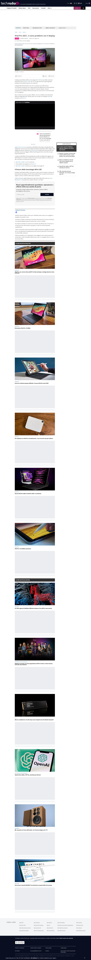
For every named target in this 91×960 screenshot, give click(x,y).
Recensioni (35, 8)
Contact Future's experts (35, 948)
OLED (48, 96)
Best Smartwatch (50, 930)
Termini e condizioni (19, 948)
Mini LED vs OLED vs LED (22, 162)
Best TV (48, 925)
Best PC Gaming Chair (39, 930)
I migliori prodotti (11, 8)
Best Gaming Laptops (38, 925)
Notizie (16, 38)
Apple (21, 178)
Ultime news (22, 8)
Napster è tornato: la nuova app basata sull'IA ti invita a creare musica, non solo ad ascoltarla (67, 155)
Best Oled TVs (50, 927)
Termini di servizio (31, 198)
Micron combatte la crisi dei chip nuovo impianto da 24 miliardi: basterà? (66, 161)
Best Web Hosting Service (25, 927)
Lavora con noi (62, 27)
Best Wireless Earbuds (63, 927)
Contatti (43, 8)
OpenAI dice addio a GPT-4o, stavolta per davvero (66, 167)
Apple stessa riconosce (20, 147)
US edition (34, 958)
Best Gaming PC (37, 927)
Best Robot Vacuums (80, 930)
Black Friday (26, 27)
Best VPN (21, 922)
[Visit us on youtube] (79, 3)
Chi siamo (17, 950)
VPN (29, 8)
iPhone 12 (23, 98)
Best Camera (79, 922)
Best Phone (49, 922)
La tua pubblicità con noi (35, 950)
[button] (88, 3)
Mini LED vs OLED (20, 166)
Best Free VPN (22, 925)
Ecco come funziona (19, 44)
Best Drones (79, 927)
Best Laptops (37, 922)
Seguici (45, 76)
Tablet (16, 32)
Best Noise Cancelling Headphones (65, 925)
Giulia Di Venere (24, 38)
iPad (20, 32)
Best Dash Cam (79, 925)
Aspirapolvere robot (37, 27)
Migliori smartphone (50, 27)
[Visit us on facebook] (74, 3)
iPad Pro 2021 (26, 81)
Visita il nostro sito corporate (66, 938)
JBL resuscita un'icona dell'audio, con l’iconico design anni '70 (67, 173)
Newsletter (52, 76)
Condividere (19, 76)
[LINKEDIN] (16, 212)
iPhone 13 (33, 164)
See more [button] (33, 144)
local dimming (33, 150)
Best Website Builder (24, 930)
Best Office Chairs (61, 930)
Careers (47, 950)
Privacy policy (48, 948)
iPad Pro (24, 32)
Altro (49, 8)
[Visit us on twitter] (77, 3)
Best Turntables (61, 922)
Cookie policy (63, 948)
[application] (35, 115)
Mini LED (38, 80)
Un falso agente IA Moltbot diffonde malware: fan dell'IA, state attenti (66, 148)
